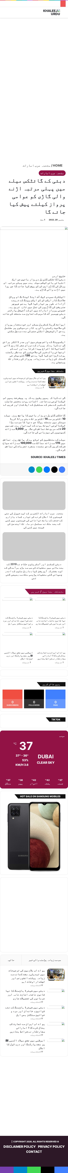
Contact (34, 1152)
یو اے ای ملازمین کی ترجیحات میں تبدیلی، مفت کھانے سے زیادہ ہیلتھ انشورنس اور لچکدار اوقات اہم (24, 381)
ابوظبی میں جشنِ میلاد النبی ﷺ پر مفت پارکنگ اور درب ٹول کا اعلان (18, 655)
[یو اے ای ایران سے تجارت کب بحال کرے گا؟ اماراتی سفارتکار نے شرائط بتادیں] (50, 640)
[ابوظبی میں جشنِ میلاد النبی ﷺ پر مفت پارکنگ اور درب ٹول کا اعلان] (18, 640)
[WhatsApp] (39, 469)
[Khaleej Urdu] (47, 12)
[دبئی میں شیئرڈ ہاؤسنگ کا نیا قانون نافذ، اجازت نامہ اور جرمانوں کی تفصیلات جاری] (50, 606)
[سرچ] (64, 13)
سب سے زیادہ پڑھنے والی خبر (45, 959)
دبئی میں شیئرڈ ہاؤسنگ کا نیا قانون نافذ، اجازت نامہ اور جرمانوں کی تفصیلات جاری (50, 620)
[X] (54, 469)
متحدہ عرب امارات (37, 165)
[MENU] (4, 13)
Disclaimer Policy (19, 1147)
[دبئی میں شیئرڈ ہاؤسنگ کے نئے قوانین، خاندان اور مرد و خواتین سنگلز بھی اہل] (18, 606)
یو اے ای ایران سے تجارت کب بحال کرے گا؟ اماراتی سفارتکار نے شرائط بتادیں (51, 655)
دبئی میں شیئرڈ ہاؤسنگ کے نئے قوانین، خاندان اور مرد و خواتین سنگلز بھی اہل (18, 620)
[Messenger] (47, 469)
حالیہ (10, 959)
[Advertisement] (34, 55)
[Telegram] (31, 469)
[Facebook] (62, 469)
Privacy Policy (51, 1147)
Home (58, 165)
